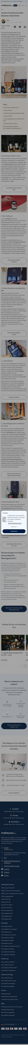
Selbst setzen (14, 526)
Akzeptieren (14, 531)
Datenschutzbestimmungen (15, 523)
